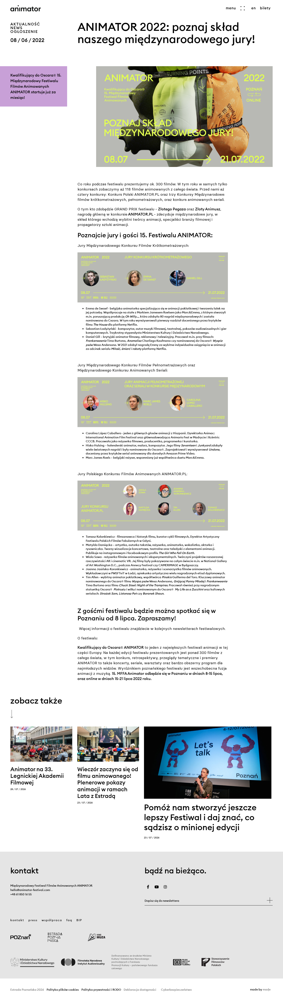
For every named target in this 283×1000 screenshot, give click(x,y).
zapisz (270, 900)
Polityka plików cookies (63, 989)
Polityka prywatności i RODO (101, 989)
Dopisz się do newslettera (162, 901)
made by (260, 989)
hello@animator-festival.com (30, 890)
